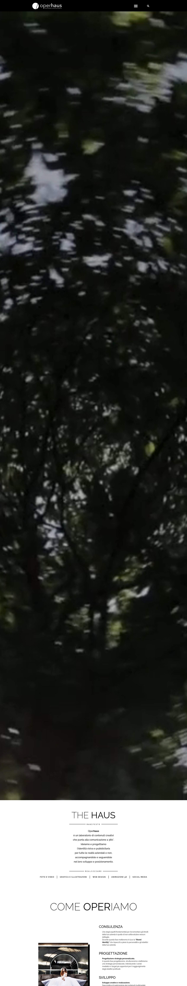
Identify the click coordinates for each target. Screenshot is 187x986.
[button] (136, 6)
